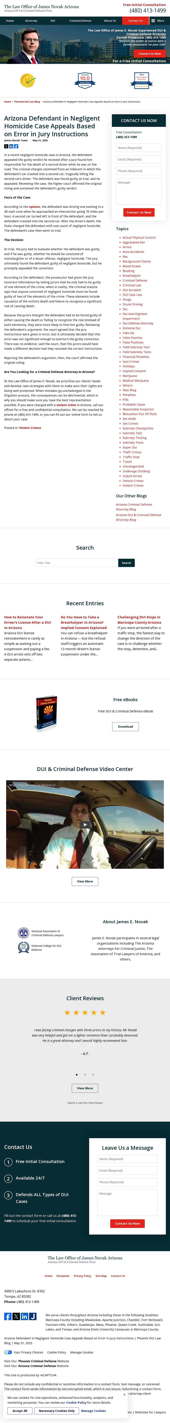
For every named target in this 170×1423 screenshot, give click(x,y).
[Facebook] (8, 1316)
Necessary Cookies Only (57, 1411)
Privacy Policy (82, 1276)
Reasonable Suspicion (138, 409)
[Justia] (33, 1316)
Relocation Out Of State (140, 414)
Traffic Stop (131, 457)
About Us (110, 21)
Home (10, 21)
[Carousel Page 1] (77, 1075)
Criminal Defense (80, 21)
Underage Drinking (136, 471)
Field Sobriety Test (136, 347)
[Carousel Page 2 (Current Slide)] (85, 1075)
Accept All (20, 1411)
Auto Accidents (133, 252)
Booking (128, 271)
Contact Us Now (150, 53)
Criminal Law (132, 285)
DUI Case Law (132, 295)
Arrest (127, 247)
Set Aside (129, 419)
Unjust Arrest (132, 476)
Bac (125, 257)
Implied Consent (134, 371)
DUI (53, 21)
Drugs (127, 299)
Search (126, 563)
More (160, 21)
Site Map (101, 1276)
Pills (125, 400)
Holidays (129, 366)
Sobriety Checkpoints (138, 428)
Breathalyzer (132, 276)
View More (85, 881)
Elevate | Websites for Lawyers (138, 1412)
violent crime (66, 405)
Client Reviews (85, 998)
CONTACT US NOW (139, 120)
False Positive (132, 338)
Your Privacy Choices (28, 1352)
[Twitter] (16, 1316)
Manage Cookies (81, 1352)
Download (125, 726)
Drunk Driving (133, 304)
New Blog (129, 390)
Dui (125, 309)
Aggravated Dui (134, 242)
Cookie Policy (56, 1352)
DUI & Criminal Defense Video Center (85, 769)
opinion (34, 207)
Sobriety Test (132, 433)
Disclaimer (63, 1276)
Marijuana (130, 376)
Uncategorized (133, 466)
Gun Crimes (131, 361)
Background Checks (137, 261)
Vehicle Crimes (133, 481)
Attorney (31, 21)
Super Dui (130, 447)
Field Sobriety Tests (137, 352)
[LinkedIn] (24, 1316)
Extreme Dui (131, 328)
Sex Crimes (130, 423)
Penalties (129, 395)
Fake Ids (128, 333)
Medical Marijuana (136, 381)
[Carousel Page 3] (93, 1075)
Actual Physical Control (139, 237)
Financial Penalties (136, 357)
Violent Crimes (30, 428)
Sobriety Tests (133, 442)
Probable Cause (134, 404)
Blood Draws (132, 266)
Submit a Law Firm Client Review (85, 1102)
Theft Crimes (132, 452)
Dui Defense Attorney (138, 323)
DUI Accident (132, 290)
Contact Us (135, 21)
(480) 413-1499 (148, 10)
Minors (128, 385)
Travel (127, 462)
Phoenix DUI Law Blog (27, 101)
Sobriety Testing (135, 438)
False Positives (133, 342)
